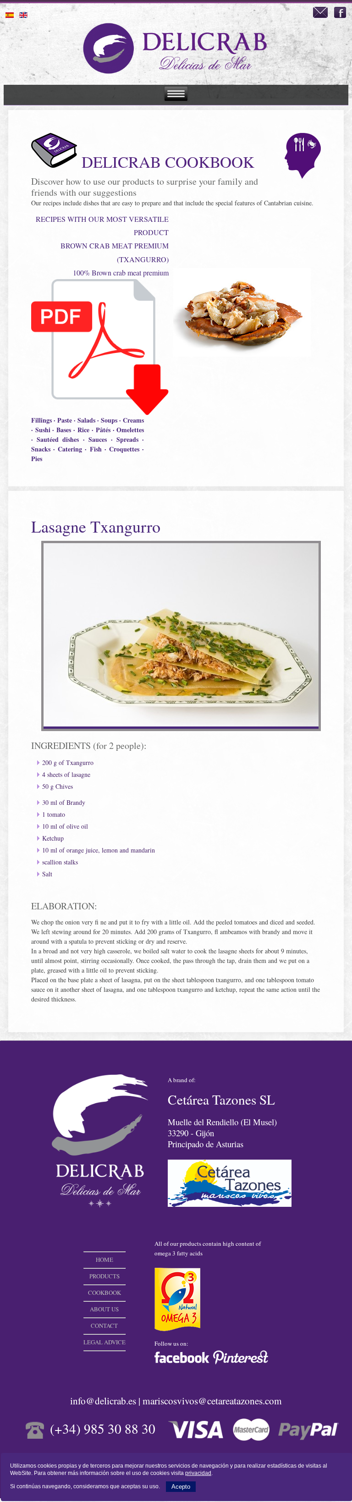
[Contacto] (320, 15)
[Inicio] (176, 73)
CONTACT (104, 1325)
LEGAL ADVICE (104, 1342)
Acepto (180, 1486)
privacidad (198, 1473)
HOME (104, 1259)
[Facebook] (340, 15)
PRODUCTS (104, 1276)
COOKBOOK (104, 1292)
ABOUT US (104, 1309)
